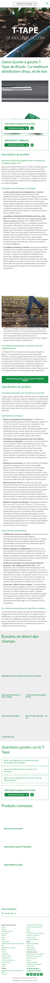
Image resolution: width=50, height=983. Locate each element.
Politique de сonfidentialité (34, 964)
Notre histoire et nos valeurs (34, 956)
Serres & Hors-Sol (6, 962)
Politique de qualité (32, 962)
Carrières (29, 960)
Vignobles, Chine (31, 950)
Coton (3, 937)
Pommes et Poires (6, 956)
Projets (28, 941)
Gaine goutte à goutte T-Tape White (18, 847)
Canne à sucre (5, 933)
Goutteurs (4, 974)
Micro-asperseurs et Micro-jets (35, 925)
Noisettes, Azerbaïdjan (33, 943)
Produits (4, 968)
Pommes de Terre (6, 958)
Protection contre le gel (8, 960)
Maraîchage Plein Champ (8, 947)
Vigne (3, 966)
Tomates (4, 964)
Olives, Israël (30, 945)
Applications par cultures (9, 925)
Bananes (4, 929)
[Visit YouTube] (34, 974)
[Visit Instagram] (38, 974)
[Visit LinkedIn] (31, 974)
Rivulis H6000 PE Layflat (13, 865)
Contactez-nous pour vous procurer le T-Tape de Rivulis (25, 379)
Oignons (4, 952)
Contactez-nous (31, 966)
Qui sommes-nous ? (32, 952)
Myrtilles (4, 950)
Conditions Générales (32, 939)
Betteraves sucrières (7, 931)
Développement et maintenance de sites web (25, 980)
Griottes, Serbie (31, 947)
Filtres (28, 929)
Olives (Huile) (5, 954)
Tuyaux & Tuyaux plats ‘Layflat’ (34, 927)
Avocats (4, 927)
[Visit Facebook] (28, 974)
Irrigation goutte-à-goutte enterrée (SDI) (12, 943)
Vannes (28, 931)
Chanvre (4, 935)
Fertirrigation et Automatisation (35, 933)
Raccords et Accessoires (13, 829)
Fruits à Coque (5, 941)
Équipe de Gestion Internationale (35, 954)
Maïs (3, 945)
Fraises (3, 939)
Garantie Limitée (31, 937)
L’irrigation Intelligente (33, 968)
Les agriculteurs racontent (34, 971)
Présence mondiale (32, 958)
